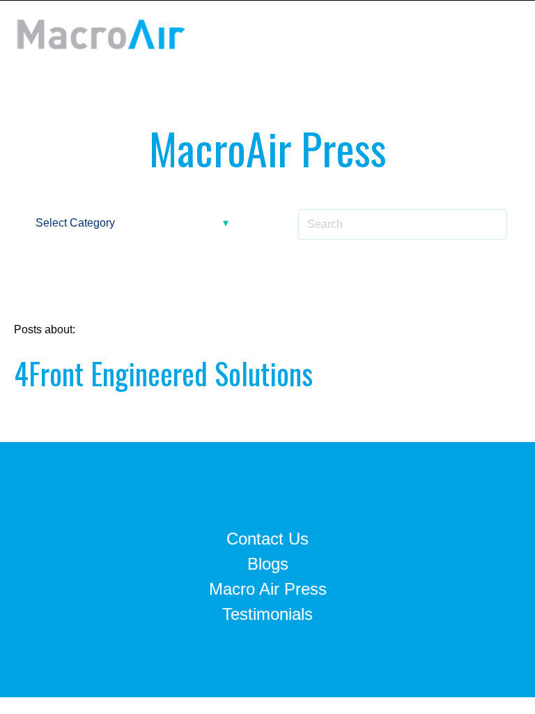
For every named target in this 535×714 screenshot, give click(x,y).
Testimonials (267, 614)
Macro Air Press (268, 588)
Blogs (267, 563)
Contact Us (267, 538)
